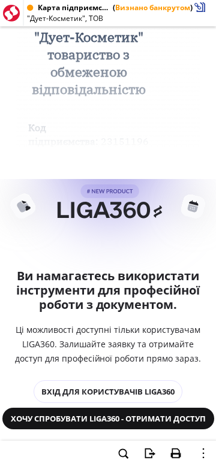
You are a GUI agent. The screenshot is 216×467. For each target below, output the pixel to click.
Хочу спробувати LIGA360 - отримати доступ (108, 418)
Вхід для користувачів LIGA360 (108, 391)
